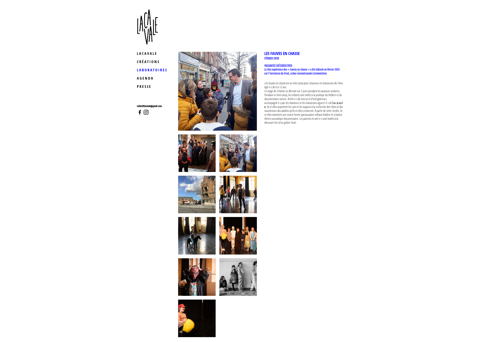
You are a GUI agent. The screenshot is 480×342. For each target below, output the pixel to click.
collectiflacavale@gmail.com (149, 106)
